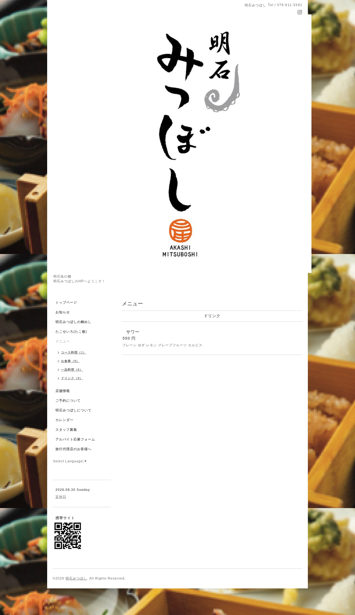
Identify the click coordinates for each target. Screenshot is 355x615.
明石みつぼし (76, 578)
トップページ (66, 302)
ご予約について (68, 401)
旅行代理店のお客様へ (73, 449)
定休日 (60, 497)
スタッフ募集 (66, 430)
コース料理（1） (73, 352)
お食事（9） (70, 361)
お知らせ (62, 312)
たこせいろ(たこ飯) (71, 332)
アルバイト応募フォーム (75, 439)
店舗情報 (62, 391)
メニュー (62, 341)
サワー (133, 331)
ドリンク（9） (72, 378)
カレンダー (64, 420)
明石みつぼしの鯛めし (73, 322)
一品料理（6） (72, 369)
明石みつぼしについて (73, 410)
